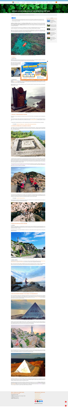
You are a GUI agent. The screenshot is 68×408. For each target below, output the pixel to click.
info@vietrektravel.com (15, 0)
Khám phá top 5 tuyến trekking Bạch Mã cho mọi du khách (53, 38)
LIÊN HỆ (47, 2)
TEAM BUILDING (39, 2)
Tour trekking (33, 2)
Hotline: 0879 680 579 (22, 0)
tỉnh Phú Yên (15, 81)
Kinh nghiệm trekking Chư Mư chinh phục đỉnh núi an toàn (53, 21)
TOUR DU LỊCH (28, 2)
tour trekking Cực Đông (33, 119)
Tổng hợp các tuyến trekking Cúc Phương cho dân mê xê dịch (53, 26)
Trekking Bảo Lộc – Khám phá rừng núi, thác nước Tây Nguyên (53, 34)
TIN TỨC (43, 2)
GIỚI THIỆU (23, 2)
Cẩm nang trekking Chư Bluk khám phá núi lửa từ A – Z (53, 29)
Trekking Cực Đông (37, 297)
